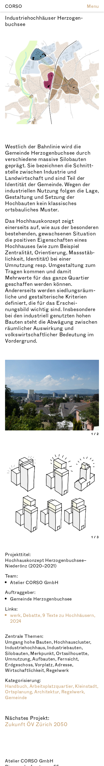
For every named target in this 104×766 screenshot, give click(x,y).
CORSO (13, 6)
